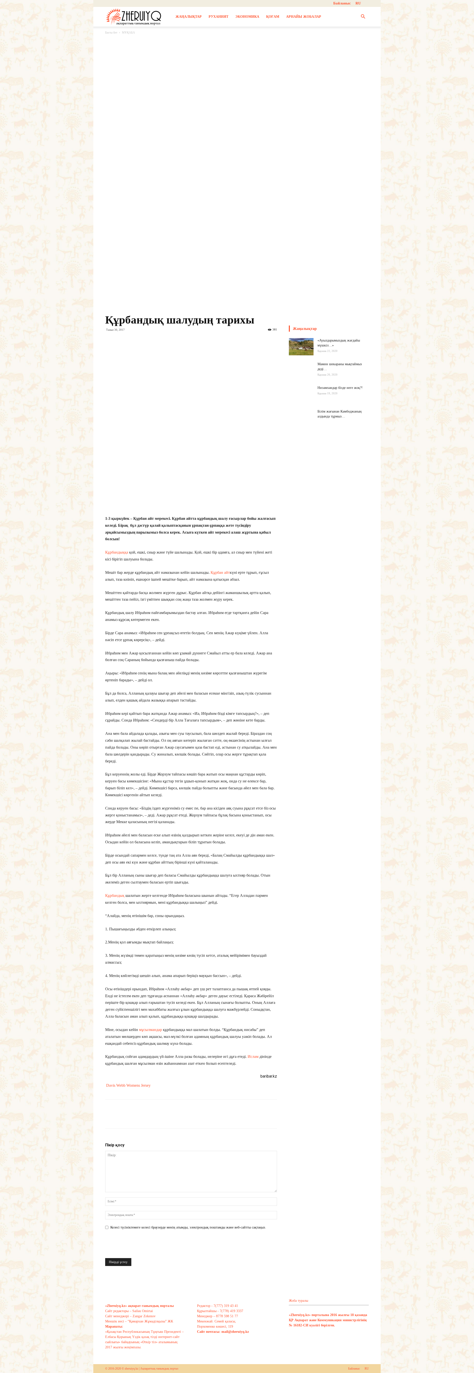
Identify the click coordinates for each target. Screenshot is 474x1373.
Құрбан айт (220, 572)
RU (358, 3)
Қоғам (272, 16)
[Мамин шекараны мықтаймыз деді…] (301, 374)
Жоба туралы (298, 1300)
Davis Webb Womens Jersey (128, 1085)
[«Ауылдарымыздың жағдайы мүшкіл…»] (301, 346)
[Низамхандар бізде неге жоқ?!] (301, 397)
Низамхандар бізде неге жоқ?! (340, 388)
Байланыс (342, 3)
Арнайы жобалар (303, 16)
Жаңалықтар (189, 16)
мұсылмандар (151, 1030)
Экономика (247, 16)
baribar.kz (268, 1076)
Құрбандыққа (117, 552)
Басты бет (111, 32)
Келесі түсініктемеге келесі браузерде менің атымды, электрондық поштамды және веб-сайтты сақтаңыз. (188, 1227)
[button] (363, 17)
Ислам (253, 1056)
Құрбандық (115, 895)
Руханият (218, 16)
